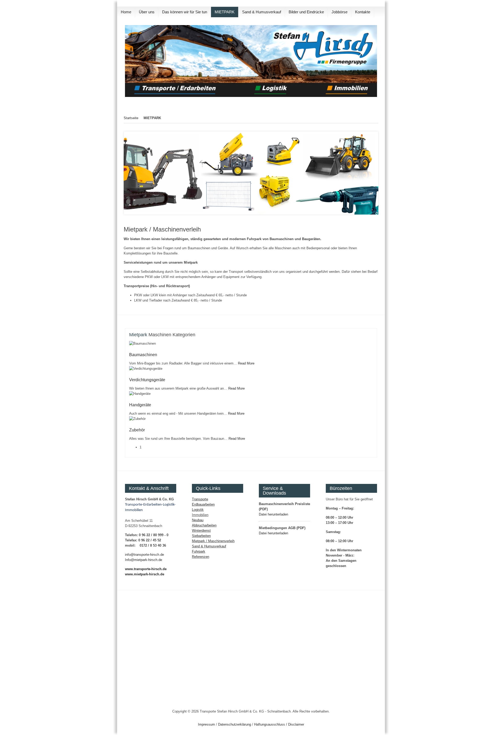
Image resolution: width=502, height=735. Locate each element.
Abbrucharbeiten (204, 525)
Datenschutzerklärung (234, 724)
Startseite (131, 118)
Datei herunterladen (273, 514)
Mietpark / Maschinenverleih (213, 541)
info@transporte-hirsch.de (144, 555)
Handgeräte (140, 405)
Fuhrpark (198, 551)
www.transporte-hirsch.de (146, 569)
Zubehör (137, 430)
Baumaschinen (143, 354)
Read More (246, 363)
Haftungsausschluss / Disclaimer (279, 724)
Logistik (198, 510)
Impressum (206, 724)
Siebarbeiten (201, 536)
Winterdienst (201, 531)
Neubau (197, 520)
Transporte (200, 499)
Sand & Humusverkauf (209, 546)
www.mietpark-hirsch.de (144, 574)
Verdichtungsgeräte (147, 380)
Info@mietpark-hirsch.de (143, 560)
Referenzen (200, 557)
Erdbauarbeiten (203, 504)
